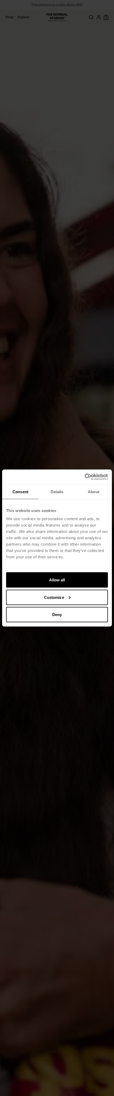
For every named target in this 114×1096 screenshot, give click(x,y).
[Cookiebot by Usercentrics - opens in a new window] (85, 477)
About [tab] (93, 491)
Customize (54, 597)
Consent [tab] (20, 491)
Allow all (57, 580)
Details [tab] (57, 491)
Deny (57, 614)
